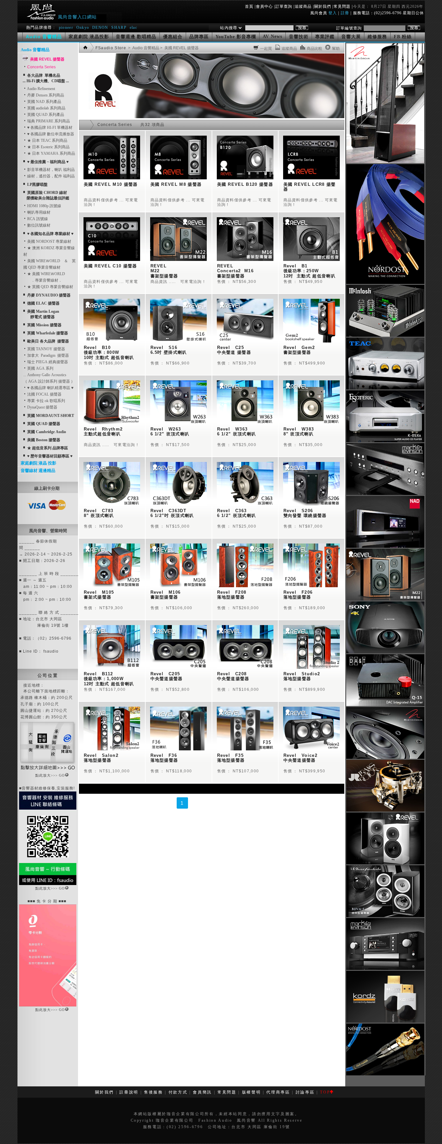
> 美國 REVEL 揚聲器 (179, 48)
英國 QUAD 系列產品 (45, 114)
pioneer (66, 27)
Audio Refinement (40, 88)
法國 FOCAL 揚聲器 (43, 394)
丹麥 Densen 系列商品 (45, 95)
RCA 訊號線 (37, 219)
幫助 (336, 48)
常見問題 (342, 6)
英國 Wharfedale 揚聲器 (47, 333)
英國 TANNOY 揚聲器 (45, 349)
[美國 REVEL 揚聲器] (385, 599)
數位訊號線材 (38, 225)
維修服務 (377, 36)
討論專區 (305, 1092)
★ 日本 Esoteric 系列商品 (48, 147)
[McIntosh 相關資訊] (385, 335)
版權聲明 (251, 1092)
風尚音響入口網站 (77, 16)
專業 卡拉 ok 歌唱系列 (45, 400)
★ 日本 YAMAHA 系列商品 (50, 153)
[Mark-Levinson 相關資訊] (385, 493)
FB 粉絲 (403, 36)
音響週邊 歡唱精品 (136, 36)
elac (133, 27)
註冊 (345, 13)
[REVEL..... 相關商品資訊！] (211, 117)
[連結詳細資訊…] (47, 770)
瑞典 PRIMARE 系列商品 (48, 121)
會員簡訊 (202, 1092)
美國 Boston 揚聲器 (43, 440)
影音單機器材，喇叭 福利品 (50, 169)
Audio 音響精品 (35, 49)
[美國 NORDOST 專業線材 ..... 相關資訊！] (385, 282)
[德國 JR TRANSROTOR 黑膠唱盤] (385, 810)
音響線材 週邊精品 (38, 470)
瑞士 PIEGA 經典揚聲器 (47, 362)
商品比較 (314, 48)
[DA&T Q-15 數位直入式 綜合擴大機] (385, 704)
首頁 (249, 6)
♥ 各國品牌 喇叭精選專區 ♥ (49, 388)
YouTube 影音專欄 (235, 36)
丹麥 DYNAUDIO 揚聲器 (49, 295)
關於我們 (322, 6)
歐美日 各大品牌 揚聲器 (48, 341)
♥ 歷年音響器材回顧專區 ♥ (49, 456)
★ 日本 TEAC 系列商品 (46, 140)
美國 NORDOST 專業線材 (48, 241)
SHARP (119, 27)
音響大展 (351, 36)
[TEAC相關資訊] (385, 388)
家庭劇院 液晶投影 (89, 36)
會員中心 (264, 6)
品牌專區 (199, 36)
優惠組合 (172, 36)
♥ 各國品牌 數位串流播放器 (50, 134)
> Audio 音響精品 (143, 48)
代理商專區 (278, 1092)
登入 (332, 13)
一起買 (266, 48)
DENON (101, 27)
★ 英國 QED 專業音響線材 (49, 287)
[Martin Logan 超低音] (385, 757)
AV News (272, 36)
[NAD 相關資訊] (385, 546)
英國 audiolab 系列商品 (45, 108)
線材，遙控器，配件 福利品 (50, 176)
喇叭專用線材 (38, 212)
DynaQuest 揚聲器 (41, 407)
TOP (325, 1092)
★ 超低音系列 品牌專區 (47, 448)
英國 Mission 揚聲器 (44, 325)
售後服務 (153, 1092)
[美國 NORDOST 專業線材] (385, 1074)
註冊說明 (128, 1092)
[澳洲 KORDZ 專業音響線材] (385, 1021)
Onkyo (82, 27)
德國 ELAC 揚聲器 (43, 303)
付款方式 (178, 1092)
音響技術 (298, 36)
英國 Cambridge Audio (46, 432)
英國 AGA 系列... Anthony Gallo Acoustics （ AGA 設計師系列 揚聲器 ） (49, 375)
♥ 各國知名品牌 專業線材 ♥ (50, 233)
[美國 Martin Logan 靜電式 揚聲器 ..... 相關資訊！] (385, 162)
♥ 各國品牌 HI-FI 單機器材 (49, 127)
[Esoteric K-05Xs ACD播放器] (385, 441)
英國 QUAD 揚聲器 (43, 423)
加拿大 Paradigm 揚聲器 (47, 355)
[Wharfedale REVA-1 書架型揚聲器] (385, 916)
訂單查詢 (283, 6)
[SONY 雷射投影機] (385, 652)
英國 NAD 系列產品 (43, 101)
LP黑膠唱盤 (37, 184)
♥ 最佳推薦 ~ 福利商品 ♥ (48, 162)
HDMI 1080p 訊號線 (43, 206)
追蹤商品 (303, 6)
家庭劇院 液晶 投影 (38, 463)
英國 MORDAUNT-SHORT (50, 415)
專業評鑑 (325, 36)
